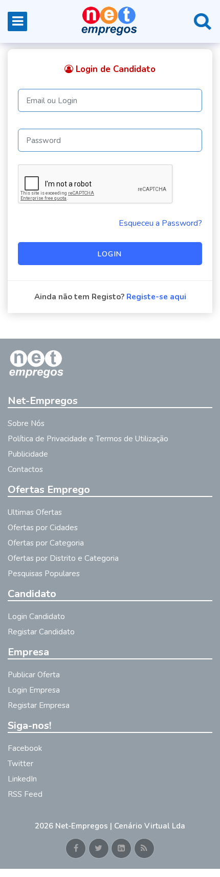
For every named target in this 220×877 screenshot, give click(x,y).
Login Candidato (36, 616)
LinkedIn (22, 779)
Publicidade (28, 454)
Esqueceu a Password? (160, 223)
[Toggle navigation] (17, 21)
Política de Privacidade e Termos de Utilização (88, 439)
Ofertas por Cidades (43, 528)
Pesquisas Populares (44, 573)
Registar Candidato (41, 632)
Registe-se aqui (156, 297)
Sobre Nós (26, 423)
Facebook (25, 748)
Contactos (25, 469)
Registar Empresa (39, 705)
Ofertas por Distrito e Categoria (63, 558)
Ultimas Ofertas (35, 512)
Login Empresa (34, 690)
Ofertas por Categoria (46, 543)
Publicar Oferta (34, 675)
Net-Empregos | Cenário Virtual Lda (120, 826)
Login (110, 254)
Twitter (20, 764)
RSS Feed (25, 794)
